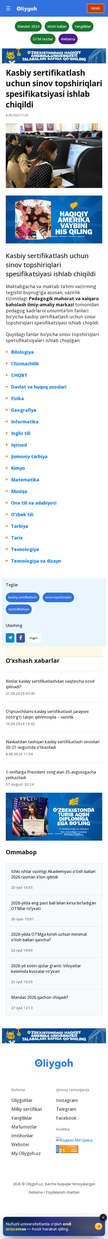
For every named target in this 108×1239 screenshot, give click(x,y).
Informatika (24, 422)
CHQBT (19, 375)
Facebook (66, 1118)
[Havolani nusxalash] (34, 638)
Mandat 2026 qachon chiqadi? (39, 997)
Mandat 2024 (28, 26)
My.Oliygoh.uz (26, 1153)
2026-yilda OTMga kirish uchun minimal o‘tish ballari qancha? (49, 937)
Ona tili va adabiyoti (34, 503)
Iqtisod (19, 445)
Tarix (17, 538)
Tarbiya (19, 526)
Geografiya (23, 410)
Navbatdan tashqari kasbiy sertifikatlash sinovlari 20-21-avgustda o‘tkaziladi (52, 744)
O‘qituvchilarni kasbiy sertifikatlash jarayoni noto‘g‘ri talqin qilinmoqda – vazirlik (47, 714)
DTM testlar (43, 39)
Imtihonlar (22, 1136)
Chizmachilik (25, 364)
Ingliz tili (20, 433)
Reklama (68, 39)
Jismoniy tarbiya (29, 456)
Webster (20, 1144)
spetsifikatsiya (18, 609)
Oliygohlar (21, 1100)
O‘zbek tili (22, 514)
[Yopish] (103, 1217)
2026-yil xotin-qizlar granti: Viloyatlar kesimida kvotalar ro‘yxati (46, 968)
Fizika (17, 398)
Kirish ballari (57, 26)
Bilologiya (22, 352)
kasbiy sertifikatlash (22, 597)
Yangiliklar (83, 26)
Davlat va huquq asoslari (39, 387)
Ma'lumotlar (24, 1127)
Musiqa (19, 491)
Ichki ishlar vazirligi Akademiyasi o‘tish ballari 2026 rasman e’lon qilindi (53, 874)
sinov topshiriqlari (58, 597)
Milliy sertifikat (26, 1109)
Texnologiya (25, 549)
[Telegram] (10, 638)
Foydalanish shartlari (62, 1192)
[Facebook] (20, 638)
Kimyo (18, 468)
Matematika (25, 480)
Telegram (66, 1109)
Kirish (95, 8)
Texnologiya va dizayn (36, 561)
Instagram (67, 1100)
